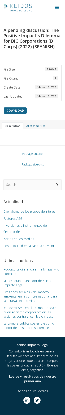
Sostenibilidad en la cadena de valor (28, 246)
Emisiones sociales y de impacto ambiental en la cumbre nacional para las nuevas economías (30, 296)
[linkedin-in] (28, 400)
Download (15, 110)
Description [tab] (12, 126)
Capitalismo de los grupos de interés (29, 211)
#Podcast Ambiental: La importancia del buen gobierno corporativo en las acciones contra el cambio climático (31, 312)
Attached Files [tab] (36, 126)
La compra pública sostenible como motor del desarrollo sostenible (28, 325)
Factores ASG (12, 218)
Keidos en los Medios (18, 239)
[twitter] (38, 400)
